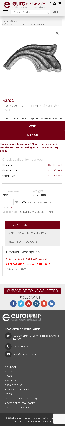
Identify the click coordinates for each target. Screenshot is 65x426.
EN (54, 11)
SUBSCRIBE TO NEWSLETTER (32, 291)
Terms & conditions (17, 389)
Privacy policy (14, 385)
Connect (10, 367)
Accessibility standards (20, 403)
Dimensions (10, 191)
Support (10, 371)
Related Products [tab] (23, 241)
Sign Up (32, 135)
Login (32, 125)
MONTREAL (11, 170)
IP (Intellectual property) (21, 398)
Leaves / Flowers (44, 211)
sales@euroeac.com (24, 354)
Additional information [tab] (27, 233)
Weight (38, 191)
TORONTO (11, 165)
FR (58, 11)
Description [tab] (17, 225)
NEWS (8, 376)
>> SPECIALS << (26, 211)
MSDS (8, 394)
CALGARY (10, 176)
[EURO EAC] (24, 4)
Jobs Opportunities (17, 407)
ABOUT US (11, 380)
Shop (14, 21)
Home (5, 21)
